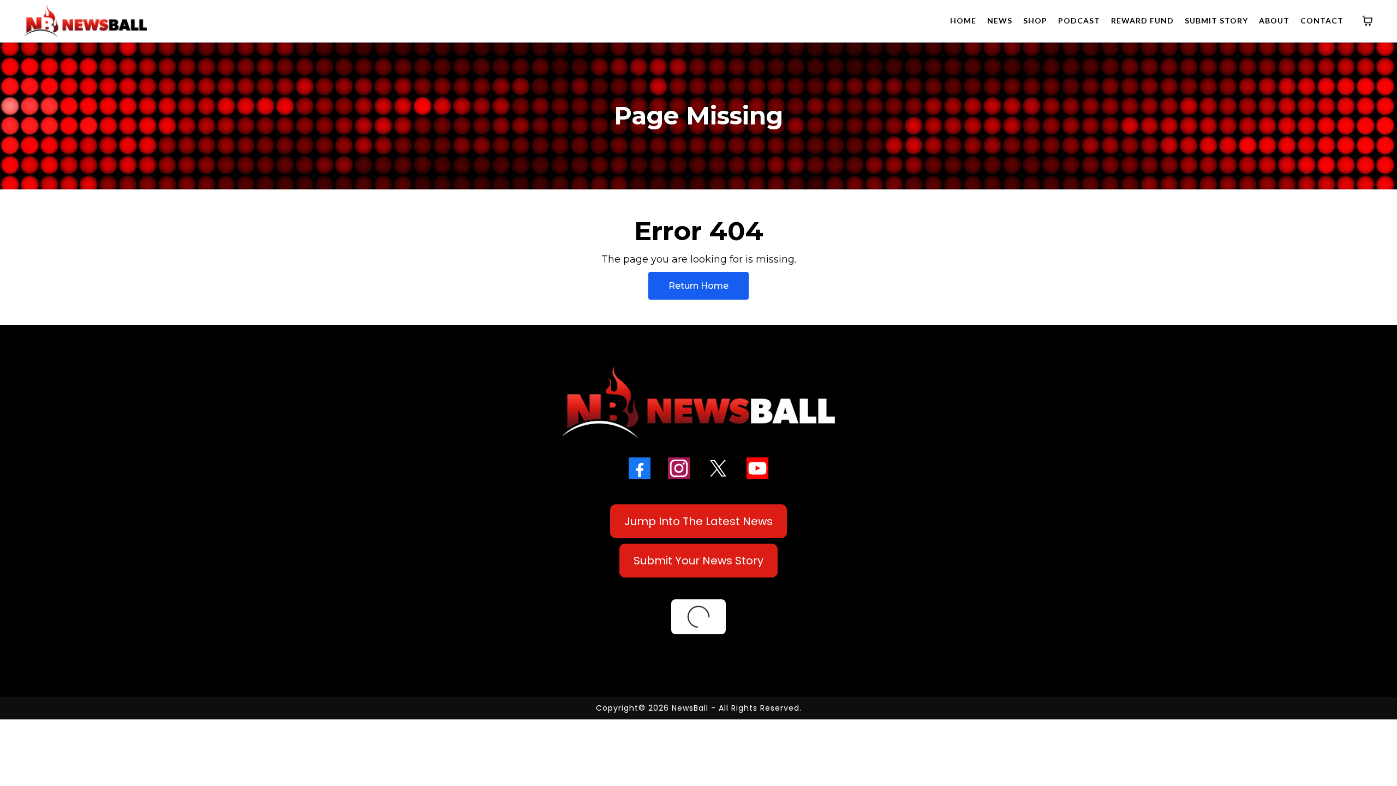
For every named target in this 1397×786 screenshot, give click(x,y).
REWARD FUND (1142, 20)
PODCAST (1079, 20)
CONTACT (1322, 20)
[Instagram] (678, 468)
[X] (718, 468)
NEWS (999, 20)
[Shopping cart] (1367, 20)
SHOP (1035, 20)
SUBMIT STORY (1216, 20)
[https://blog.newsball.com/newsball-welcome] (698, 402)
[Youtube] (757, 468)
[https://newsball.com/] (85, 20)
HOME (963, 20)
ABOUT (1274, 20)
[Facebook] (639, 468)
